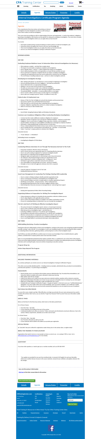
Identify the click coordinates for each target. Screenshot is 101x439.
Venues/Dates (50, 13)
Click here (21, 372)
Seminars (48, 404)
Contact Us (59, 402)
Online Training (33, 420)
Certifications (36, 6)
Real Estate (72, 413)
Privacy (58, 400)
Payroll (36, 402)
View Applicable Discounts (26, 380)
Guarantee (59, 398)
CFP (36, 398)
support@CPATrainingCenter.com (24, 405)
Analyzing (52, 6)
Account (71, 3)
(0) (82, 2)
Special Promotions (21, 420)
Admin (61, 6)
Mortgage (55, 413)
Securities (48, 398)
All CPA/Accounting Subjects (76, 420)
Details (23, 13)
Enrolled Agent (38, 400)
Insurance (48, 400)
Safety (81, 413)
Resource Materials (45, 420)
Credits (77, 13)
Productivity (70, 6)
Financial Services (35, 413)
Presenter (63, 13)
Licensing (25, 6)
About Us (59, 396)
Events (80, 6)
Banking (24, 413)
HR (17, 413)
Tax (45, 6)
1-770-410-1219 (20, 403)
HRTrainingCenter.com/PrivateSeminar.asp (28, 335)
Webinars (48, 402)
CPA (36, 396)
